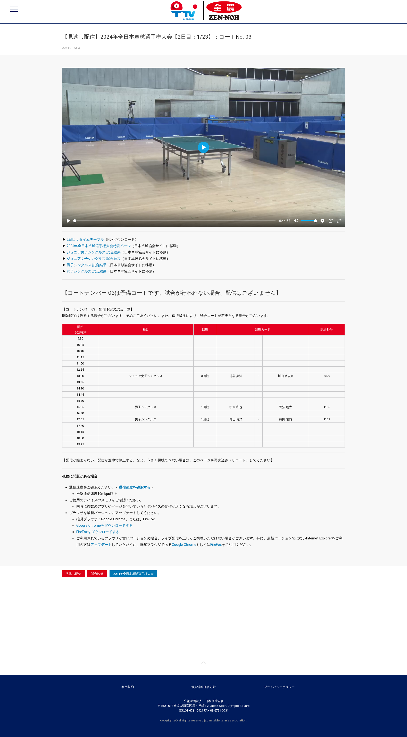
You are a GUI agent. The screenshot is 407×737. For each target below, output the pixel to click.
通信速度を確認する (135, 487)
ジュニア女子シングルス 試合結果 (94, 259)
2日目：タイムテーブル (85, 239)
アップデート (101, 544)
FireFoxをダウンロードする (97, 532)
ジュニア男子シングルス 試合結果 (94, 252)
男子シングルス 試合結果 (86, 265)
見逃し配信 (73, 574)
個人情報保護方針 (203, 687)
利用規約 (128, 687)
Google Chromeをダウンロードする (104, 525)
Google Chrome (184, 544)
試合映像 (97, 574)
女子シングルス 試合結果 (86, 271)
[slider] (174, 221)
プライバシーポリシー (279, 687)
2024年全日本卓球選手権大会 (133, 574)
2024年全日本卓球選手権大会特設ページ (99, 246)
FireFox (216, 544)
